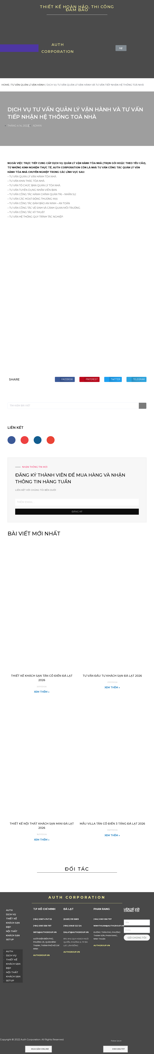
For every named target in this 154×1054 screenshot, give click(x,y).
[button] (13, 947)
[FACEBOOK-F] (11, 440)
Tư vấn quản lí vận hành (28, 84)
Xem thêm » (41, 691)
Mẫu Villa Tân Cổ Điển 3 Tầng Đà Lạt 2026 (112, 823)
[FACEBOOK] (125, 9)
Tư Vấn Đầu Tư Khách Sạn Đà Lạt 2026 (112, 675)
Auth (9, 910)
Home (5, 84)
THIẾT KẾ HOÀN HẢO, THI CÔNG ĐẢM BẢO (77, 8)
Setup (10, 939)
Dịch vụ (11, 914)
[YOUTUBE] (135, 9)
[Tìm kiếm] (142, 406)
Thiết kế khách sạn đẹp (13, 922)
